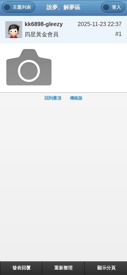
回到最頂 (52, 98)
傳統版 (76, 98)
